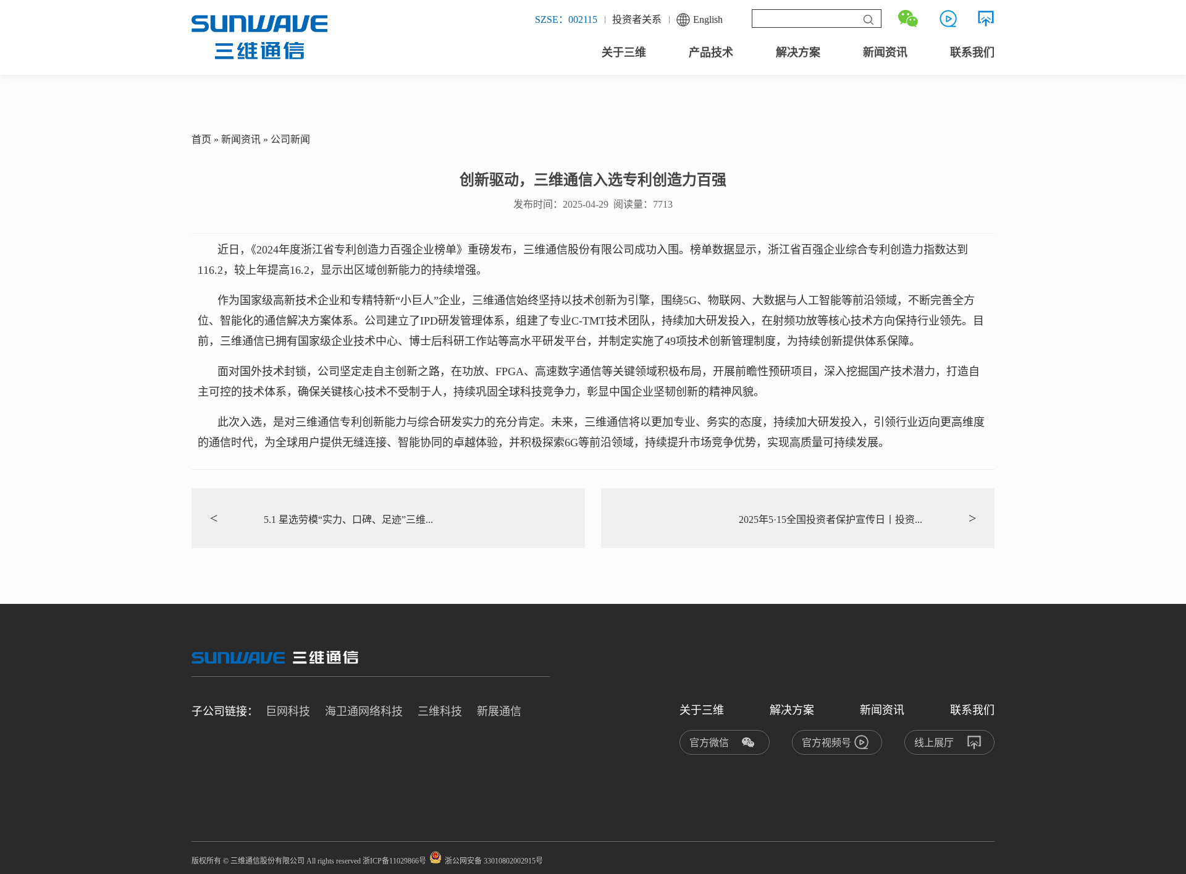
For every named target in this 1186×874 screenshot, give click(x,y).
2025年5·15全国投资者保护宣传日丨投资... (857, 518)
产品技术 (711, 52)
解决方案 (798, 52)
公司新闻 (290, 139)
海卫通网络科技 (364, 711)
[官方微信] (908, 18)
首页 (201, 139)
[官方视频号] (948, 18)
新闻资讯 (885, 52)
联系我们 (972, 52)
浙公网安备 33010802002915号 (494, 861)
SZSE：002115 (566, 19)
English (708, 19)
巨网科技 (288, 711)
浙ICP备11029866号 (394, 861)
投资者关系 (637, 19)
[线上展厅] (986, 18)
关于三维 (624, 52)
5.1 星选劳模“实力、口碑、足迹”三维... (321, 518)
